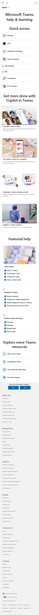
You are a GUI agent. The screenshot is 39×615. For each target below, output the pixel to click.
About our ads (27, 608)
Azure (3, 531)
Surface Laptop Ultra (7, 405)
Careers (4, 564)
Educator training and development (11, 481)
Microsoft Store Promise (8, 451)
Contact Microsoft (12, 605)
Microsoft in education (8, 464)
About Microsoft (6, 567)
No (25, 388)
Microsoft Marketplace (8, 548)
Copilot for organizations (8, 412)
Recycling (20, 608)
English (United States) (11, 593)
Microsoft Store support (8, 438)
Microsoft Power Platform (8, 511)
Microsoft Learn (6, 537)
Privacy (20, 605)
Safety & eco (13, 608)
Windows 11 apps (6, 422)
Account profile (6, 431)
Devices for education (7, 468)
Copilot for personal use (8, 415)
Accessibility (5, 584)
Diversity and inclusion (8, 581)
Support (5, 7)
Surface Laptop (6, 402)
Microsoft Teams (6, 514)
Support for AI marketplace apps (10, 541)
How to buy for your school (9, 478)
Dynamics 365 (6, 504)
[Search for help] (7, 2)
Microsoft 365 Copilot (7, 518)
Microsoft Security (7, 501)
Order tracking (6, 445)
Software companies (7, 551)
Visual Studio (5, 554)
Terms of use (26, 605)
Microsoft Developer (7, 534)
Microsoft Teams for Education (10, 471)
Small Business (6, 521)
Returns (4, 441)
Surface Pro (5, 398)
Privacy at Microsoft (7, 574)
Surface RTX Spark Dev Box (9, 408)
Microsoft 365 (5, 508)
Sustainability (5, 587)
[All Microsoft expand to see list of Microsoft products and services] (2, 2)
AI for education (6, 488)
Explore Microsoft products (9, 418)
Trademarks (5, 608)
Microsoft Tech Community (9, 544)
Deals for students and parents (10, 485)
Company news (6, 571)
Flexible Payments (7, 455)
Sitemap (4, 605)
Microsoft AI (5, 498)
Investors (4, 577)
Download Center (6, 435)
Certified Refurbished (7, 448)
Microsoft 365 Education (8, 475)
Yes (13, 388)
